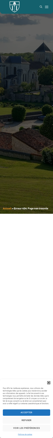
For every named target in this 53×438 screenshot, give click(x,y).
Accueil (7, 208)
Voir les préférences (26, 428)
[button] (48, 382)
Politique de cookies (25, 434)
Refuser (27, 420)
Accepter (26, 412)
